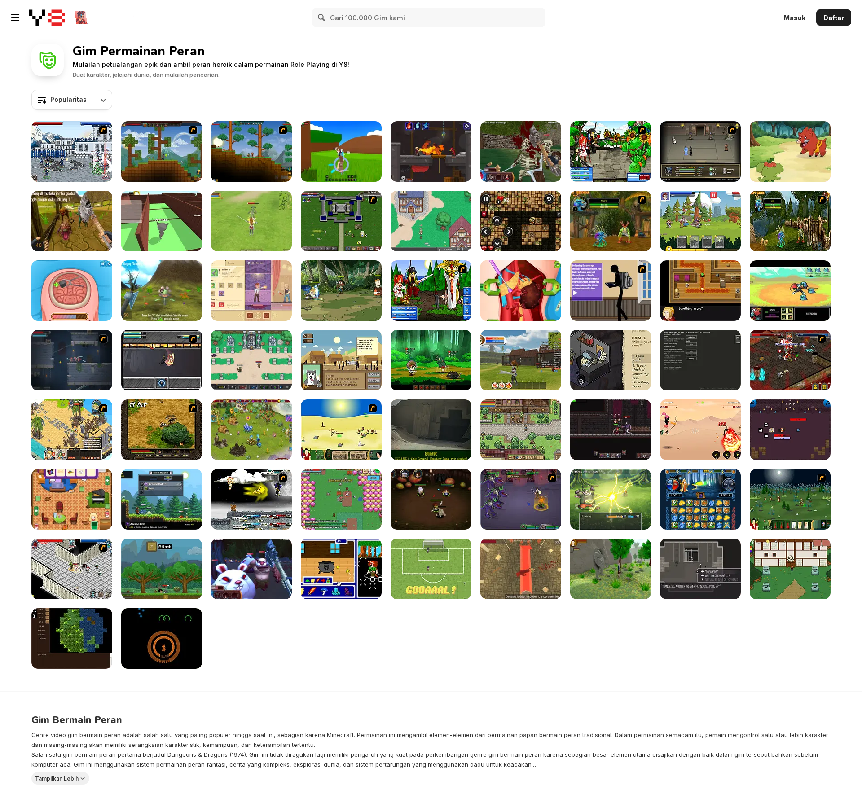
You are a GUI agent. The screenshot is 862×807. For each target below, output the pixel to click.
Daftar (833, 18)
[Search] (322, 17)
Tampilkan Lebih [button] (57, 778)
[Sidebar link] (15, 17)
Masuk (794, 18)
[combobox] (71, 100)
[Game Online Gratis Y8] (47, 17)
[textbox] (71, 99)
